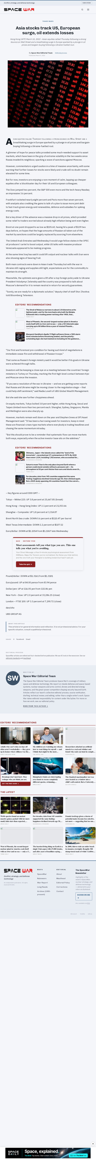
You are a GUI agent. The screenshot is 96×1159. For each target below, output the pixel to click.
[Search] (82, 9)
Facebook (20, 639)
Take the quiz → (25, 564)
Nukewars (41, 878)
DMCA (90, 914)
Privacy (74, 914)
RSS (88, 903)
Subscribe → (83, 896)
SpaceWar (42, 874)
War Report (42, 883)
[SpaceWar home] (19, 9)
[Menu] (88, 9)
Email (28, 639)
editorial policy (48, 701)
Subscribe (87, 3)
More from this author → (35, 706)
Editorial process (61, 53)
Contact (60, 891)
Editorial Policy (63, 883)
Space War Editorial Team (41, 53)
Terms (82, 914)
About (59, 874)
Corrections (61, 887)
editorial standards (13, 658)
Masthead (60, 878)
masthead (27, 658)
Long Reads (42, 887)
